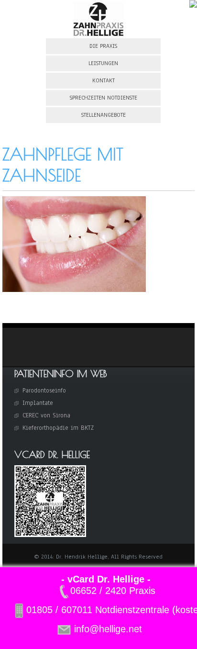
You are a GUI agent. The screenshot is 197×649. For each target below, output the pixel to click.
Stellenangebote (103, 115)
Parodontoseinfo (44, 390)
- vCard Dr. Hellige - (106, 579)
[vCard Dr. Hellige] (50, 535)
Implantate (37, 403)
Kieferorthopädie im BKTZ (58, 428)
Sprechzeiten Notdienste (103, 97)
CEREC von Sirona (46, 415)
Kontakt (103, 80)
